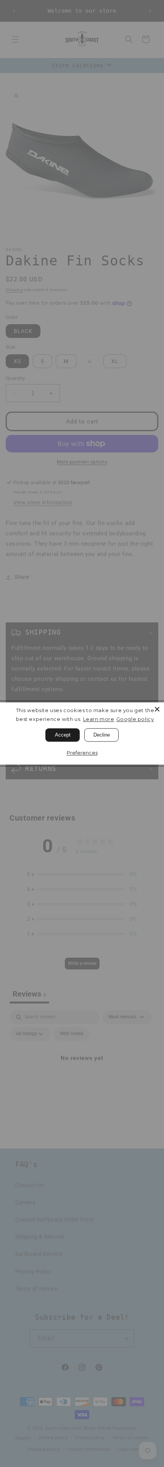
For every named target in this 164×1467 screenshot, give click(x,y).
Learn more (98, 719)
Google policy (135, 719)
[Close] (157, 709)
